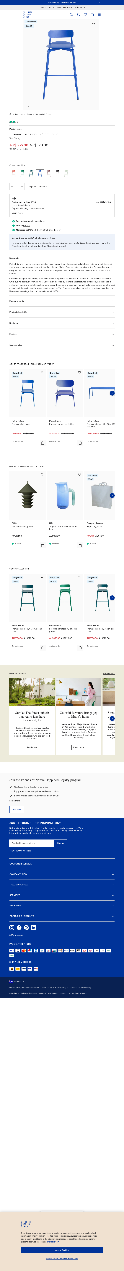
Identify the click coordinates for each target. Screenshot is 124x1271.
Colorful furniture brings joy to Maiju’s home (79, 714)
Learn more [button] (17, 213)
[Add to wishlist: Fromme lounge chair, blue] (79, 372)
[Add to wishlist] (93, 24)
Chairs (29, 114)
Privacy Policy (53, 1242)
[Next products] (112, 393)
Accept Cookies (62, 1250)
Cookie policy (74, 987)
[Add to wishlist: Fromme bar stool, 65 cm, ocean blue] (42, 577)
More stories (109, 673)
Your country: (15, 851)
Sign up (60, 843)
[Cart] (92, 14)
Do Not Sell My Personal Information (24, 987)
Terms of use (47, 987)
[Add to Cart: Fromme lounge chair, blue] (80, 443)
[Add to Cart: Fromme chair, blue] (43, 443)
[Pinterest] (26, 927)
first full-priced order (50, 230)
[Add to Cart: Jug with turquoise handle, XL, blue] (80, 545)
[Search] (71, 14)
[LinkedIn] (33, 927)
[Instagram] (11, 927)
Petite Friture (15, 129)
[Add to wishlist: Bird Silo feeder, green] (42, 474)
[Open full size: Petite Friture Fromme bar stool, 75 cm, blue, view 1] (61, 64)
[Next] (112, 718)
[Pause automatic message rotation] (99, 2)
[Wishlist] (85, 14)
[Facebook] (19, 927)
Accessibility (86, 987)
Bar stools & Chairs (43, 114)
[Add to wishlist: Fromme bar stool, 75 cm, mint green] (79, 577)
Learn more (14, 800)
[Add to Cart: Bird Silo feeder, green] (43, 545)
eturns (27, 225)
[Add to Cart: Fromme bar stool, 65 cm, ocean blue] (43, 648)
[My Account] (78, 14)
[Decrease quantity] (11, 186)
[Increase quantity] (22, 186)
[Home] (10, 114)
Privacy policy (60, 987)
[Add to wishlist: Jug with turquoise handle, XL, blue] (79, 474)
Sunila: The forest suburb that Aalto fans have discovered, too (32, 716)
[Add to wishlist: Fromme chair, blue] (42, 372)
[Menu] (99, 14)
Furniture (19, 114)
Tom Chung (14, 138)
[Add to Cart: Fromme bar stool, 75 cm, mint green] (80, 648)
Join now (16, 809)
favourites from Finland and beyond (49, 246)
